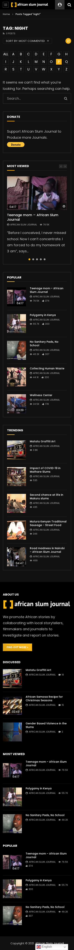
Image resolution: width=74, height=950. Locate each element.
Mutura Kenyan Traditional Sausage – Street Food (48, 523)
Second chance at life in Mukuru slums (46, 496)
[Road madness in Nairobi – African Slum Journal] (16, 556)
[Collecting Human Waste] (16, 376)
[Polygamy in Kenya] (16, 323)
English (46, 946)
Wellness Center (41, 395)
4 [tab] (41, 259)
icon (37, 193)
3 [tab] (37, 259)
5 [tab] (45, 259)
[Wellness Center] (16, 403)
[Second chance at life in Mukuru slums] (16, 503)
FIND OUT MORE (17, 647)
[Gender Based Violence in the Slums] (12, 731)
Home (6, 14)
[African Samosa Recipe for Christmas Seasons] (12, 705)
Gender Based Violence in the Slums (46, 725)
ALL (5, 54)
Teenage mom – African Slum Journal (32, 217)
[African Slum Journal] (29, 4)
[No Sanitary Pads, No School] (16, 350)
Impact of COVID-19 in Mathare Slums (45, 470)
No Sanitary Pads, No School (44, 343)
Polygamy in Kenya (43, 315)
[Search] (69, 4)
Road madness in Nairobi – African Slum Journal (47, 550)
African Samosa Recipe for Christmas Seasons (44, 698)
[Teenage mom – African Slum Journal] (16, 296)
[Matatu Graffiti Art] (16, 449)
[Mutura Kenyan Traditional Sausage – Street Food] (16, 530)
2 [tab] (33, 259)
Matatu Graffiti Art (42, 441)
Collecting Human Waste (47, 368)
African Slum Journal (23, 224)
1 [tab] (29, 259)
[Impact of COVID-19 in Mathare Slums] (16, 476)
